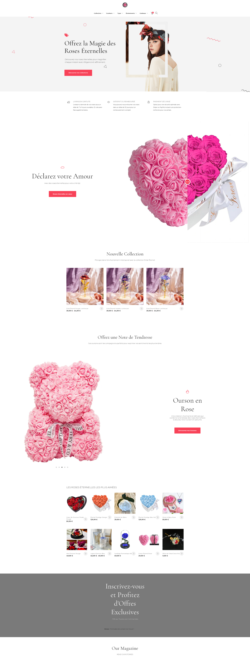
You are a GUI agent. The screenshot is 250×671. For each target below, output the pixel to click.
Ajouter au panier (110, 517)
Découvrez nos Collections (78, 73)
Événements (130, 13)
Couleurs (109, 13)
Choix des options (102, 309)
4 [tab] (64, 467)
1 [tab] (56, 467)
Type (119, 13)
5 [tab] (67, 467)
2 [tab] (59, 467)
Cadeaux (143, 13)
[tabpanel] (62, 412)
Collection (97, 13)
